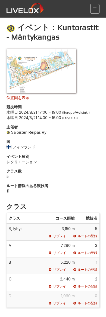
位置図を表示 (18, 97)
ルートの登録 (87, 236)
